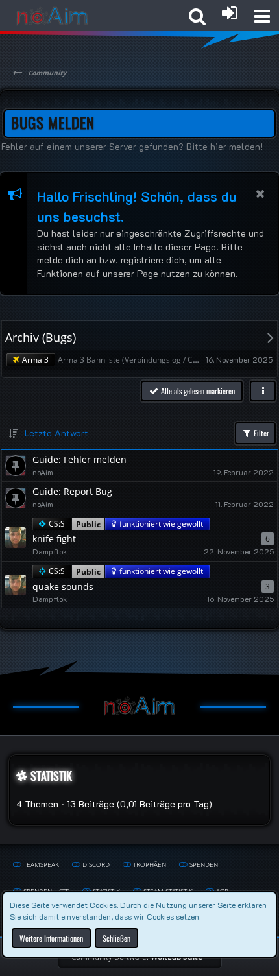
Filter (260, 432)
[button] (262, 16)
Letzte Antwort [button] (56, 433)
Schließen (116, 937)
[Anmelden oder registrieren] (230, 13)
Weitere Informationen (51, 937)
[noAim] (52, 16)
